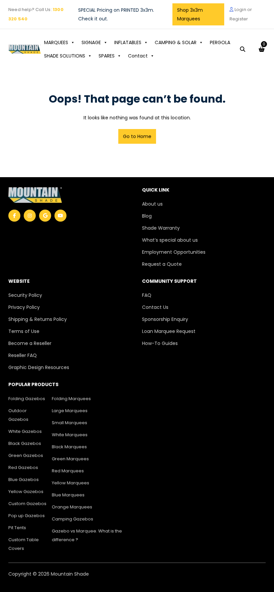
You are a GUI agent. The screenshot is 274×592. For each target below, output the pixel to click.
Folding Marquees (71, 398)
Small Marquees (69, 423)
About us (152, 204)
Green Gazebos (25, 455)
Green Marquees (70, 459)
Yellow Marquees (70, 483)
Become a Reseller (29, 343)
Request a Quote (162, 264)
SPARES (107, 55)
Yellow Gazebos (25, 491)
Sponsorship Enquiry (165, 319)
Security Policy (25, 295)
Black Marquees (69, 447)
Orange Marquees (72, 507)
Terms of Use (23, 331)
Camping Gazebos (72, 519)
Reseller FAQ (22, 355)
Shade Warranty (161, 228)
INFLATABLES (127, 42)
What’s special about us (170, 240)
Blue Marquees (68, 495)
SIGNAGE (91, 42)
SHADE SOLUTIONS (64, 55)
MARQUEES (56, 42)
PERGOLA (220, 42)
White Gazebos (25, 431)
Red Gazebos (23, 467)
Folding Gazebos (26, 398)
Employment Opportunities (174, 252)
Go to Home (137, 136)
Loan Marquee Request (168, 331)
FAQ (146, 295)
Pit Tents (17, 527)
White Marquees (70, 435)
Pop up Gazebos (26, 515)
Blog (147, 216)
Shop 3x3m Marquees (190, 14)
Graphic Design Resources (38, 367)
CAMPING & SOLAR (175, 42)
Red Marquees (68, 471)
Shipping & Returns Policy (37, 319)
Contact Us (155, 307)
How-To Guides (160, 343)
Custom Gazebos (27, 503)
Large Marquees (70, 410)
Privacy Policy (24, 307)
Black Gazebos (24, 443)
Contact (138, 55)
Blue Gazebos (23, 479)
